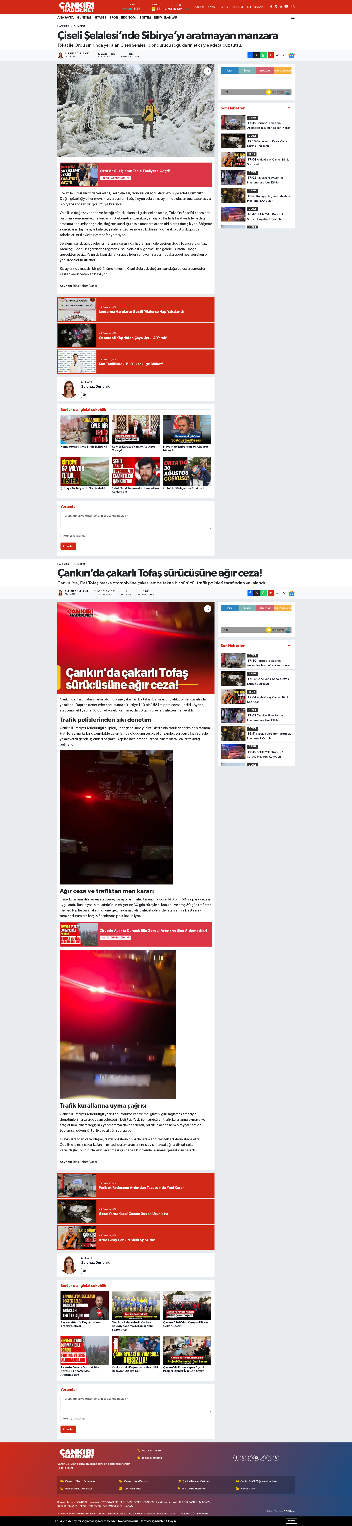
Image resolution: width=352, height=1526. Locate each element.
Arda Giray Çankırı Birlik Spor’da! (268, 162)
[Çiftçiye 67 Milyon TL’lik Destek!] (84, 471)
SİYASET (100, 17)
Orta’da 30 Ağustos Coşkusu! (183, 488)
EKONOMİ (129, 17)
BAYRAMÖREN (86, 1513)
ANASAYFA (65, 17)
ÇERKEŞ (101, 1513)
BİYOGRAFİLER (109, 1502)
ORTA (174, 1513)
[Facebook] (236, 1458)
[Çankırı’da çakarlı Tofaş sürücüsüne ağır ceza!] (135, 648)
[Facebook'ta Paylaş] (250, 55)
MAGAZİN (205, 1502)
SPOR (114, 17)
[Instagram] (250, 1458)
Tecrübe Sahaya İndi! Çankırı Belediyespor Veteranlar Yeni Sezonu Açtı (132, 1326)
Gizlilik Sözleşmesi (88, 1502)
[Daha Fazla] (271, 55)
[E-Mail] (84, 395)
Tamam (291, 1521)
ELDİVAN (113, 1513)
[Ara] (293, 6)
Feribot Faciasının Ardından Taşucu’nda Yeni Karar (268, 125)
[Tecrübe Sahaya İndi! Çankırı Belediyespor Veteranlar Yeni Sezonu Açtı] (136, 1305)
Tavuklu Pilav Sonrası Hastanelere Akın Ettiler (265, 180)
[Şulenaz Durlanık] (69, 389)
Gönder (68, 546)
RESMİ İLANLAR (165, 17)
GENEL (252, 118)
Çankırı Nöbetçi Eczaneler (80, 1481)
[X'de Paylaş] (256, 55)
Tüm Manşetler (132, 1488)
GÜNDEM (84, 17)
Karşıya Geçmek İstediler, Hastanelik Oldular (269, 198)
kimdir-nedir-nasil (166, 1502)
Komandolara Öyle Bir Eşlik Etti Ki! (83, 446)
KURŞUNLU (163, 1513)
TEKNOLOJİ (94, 1506)
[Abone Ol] (291, 55)
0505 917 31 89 (151, 1450)
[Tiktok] (263, 1458)
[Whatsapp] (269, 1458)
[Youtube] (256, 1458)
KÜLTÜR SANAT (188, 1502)
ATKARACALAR (66, 1513)
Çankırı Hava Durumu (136, 1481)
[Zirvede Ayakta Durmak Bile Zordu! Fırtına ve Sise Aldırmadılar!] (84, 1350)
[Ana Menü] (293, 18)
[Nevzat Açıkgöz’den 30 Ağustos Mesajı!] (187, 429)
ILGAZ (123, 1513)
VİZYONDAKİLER (112, 1506)
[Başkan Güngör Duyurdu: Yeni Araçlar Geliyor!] (84, 1305)
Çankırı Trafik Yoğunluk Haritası (258, 1481)
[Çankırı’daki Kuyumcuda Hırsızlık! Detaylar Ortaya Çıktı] (136, 1350)
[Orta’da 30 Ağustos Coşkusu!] (187, 471)
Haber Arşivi (248, 1488)
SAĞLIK (61, 1506)
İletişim (71, 1502)
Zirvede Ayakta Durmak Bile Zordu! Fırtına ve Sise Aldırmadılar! (79, 1371)
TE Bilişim (289, 1511)
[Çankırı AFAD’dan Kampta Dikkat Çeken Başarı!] (187, 1305)
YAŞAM (128, 1506)
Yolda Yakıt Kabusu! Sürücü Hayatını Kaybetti (265, 217)
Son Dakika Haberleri (194, 1488)
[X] (243, 1458)
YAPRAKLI (202, 1513)
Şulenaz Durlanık (95, 386)
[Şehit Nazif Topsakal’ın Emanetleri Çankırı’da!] (136, 471)
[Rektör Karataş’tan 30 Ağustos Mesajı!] (136, 429)
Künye (61, 1502)
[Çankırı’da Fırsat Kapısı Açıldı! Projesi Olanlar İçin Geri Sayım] (187, 1350)
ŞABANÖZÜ (187, 1513)
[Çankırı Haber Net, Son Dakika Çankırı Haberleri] (76, 7)
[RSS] (276, 1458)
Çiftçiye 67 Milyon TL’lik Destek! (82, 488)
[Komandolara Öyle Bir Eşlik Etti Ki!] (84, 429)
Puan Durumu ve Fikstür (78, 1488)
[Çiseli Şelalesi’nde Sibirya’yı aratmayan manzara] (135, 110)
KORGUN (149, 1513)
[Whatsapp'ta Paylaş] (263, 55)
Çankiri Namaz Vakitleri (196, 1481)
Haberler (63, 26)
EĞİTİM (145, 17)
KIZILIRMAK (135, 1513)
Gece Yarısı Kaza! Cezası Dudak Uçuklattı (268, 144)
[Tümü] (290, 108)
